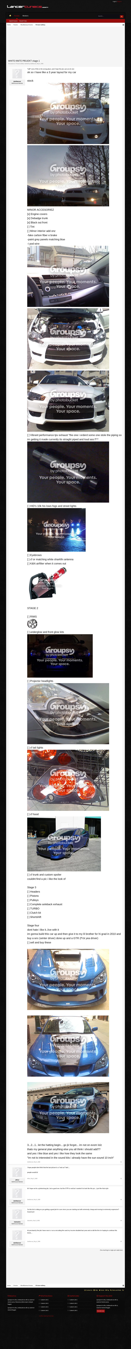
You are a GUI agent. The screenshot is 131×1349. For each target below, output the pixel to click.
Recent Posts (23, 21)
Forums (16, 16)
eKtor (17, 1180)
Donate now (100, 1311)
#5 (121, 1241)
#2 (121, 1178)
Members (25, 16)
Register (119, 1)
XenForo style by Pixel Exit (46, 1316)
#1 (121, 1162)
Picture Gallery (20, 63)
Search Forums (13, 21)
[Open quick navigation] (123, 25)
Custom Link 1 (44, 1300)
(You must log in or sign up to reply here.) (111, 1250)
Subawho (17, 1222)
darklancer (33, 63)
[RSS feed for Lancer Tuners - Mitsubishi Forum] (123, 1290)
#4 (121, 1220)
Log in (114, 1)
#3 (121, 1199)
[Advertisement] (65, 43)
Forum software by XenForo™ (23, 1316)
